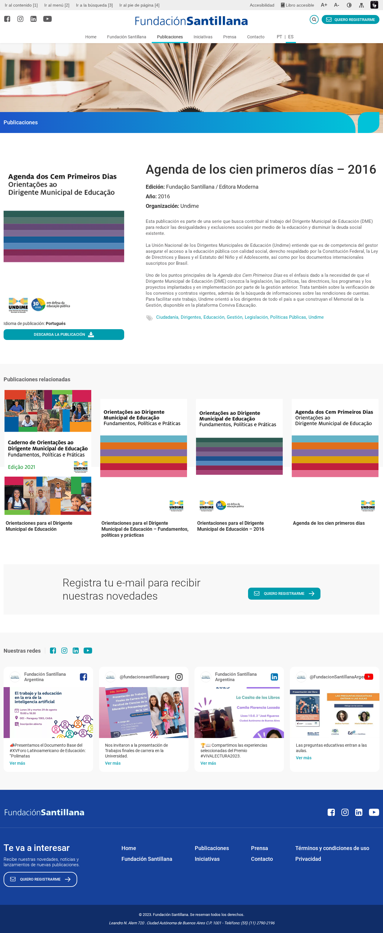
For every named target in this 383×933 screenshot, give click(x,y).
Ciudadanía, (167, 317)
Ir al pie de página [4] (139, 5)
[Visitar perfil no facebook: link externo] (7, 19)
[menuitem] (22, 5)
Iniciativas (203, 36)
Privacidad (308, 859)
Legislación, (257, 317)
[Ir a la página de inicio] (192, 20)
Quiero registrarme (355, 19)
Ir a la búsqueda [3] (94, 5)
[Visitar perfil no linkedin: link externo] (33, 19)
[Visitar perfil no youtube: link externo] (47, 19)
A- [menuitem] (336, 5)
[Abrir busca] (314, 19)
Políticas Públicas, (288, 317)
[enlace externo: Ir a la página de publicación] (48, 712)
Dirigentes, (191, 317)
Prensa (229, 36)
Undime (316, 317)
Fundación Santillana (126, 36)
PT (279, 37)
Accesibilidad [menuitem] (262, 5)
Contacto (256, 36)
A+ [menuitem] (324, 5)
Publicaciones (170, 36)
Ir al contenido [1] (21, 5)
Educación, (214, 317)
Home (90, 36)
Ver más (17, 763)
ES (291, 37)
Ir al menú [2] (56, 5)
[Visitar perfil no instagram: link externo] (20, 19)
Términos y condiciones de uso (332, 848)
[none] (349, 5)
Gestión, (235, 317)
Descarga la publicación (59, 334)
